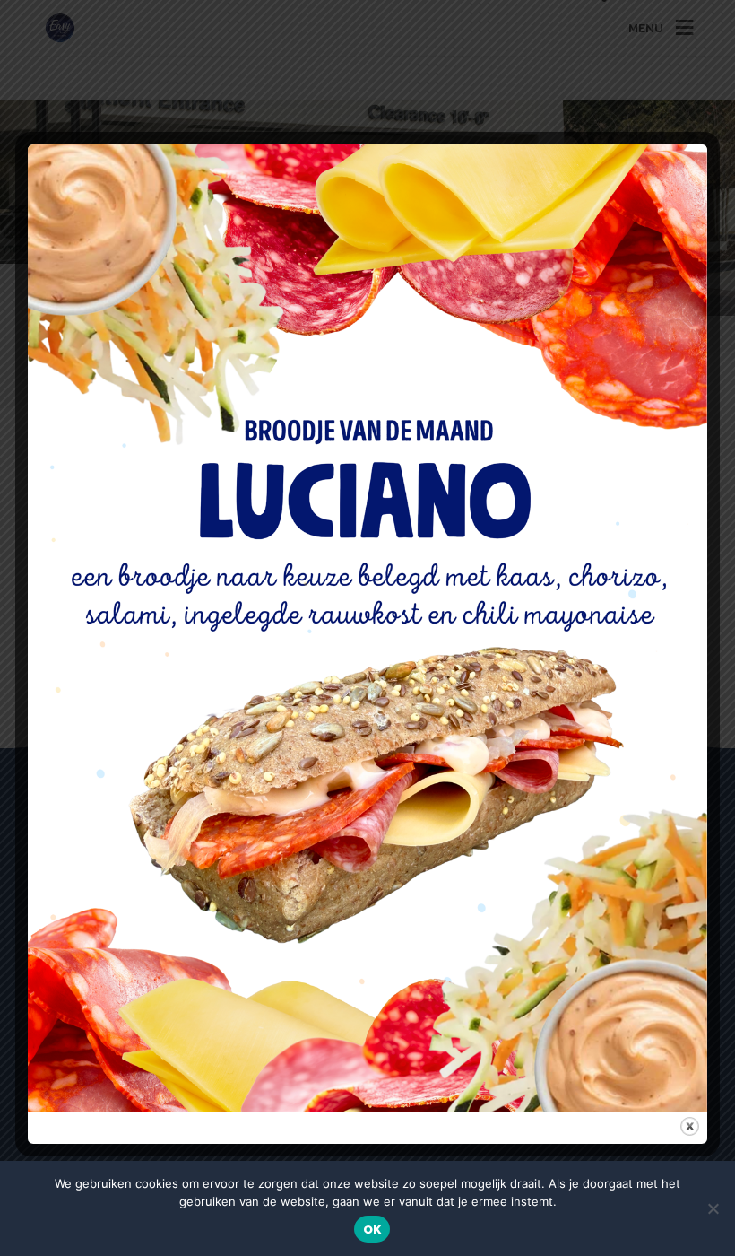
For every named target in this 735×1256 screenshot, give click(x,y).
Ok (372, 1229)
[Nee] (713, 1208)
